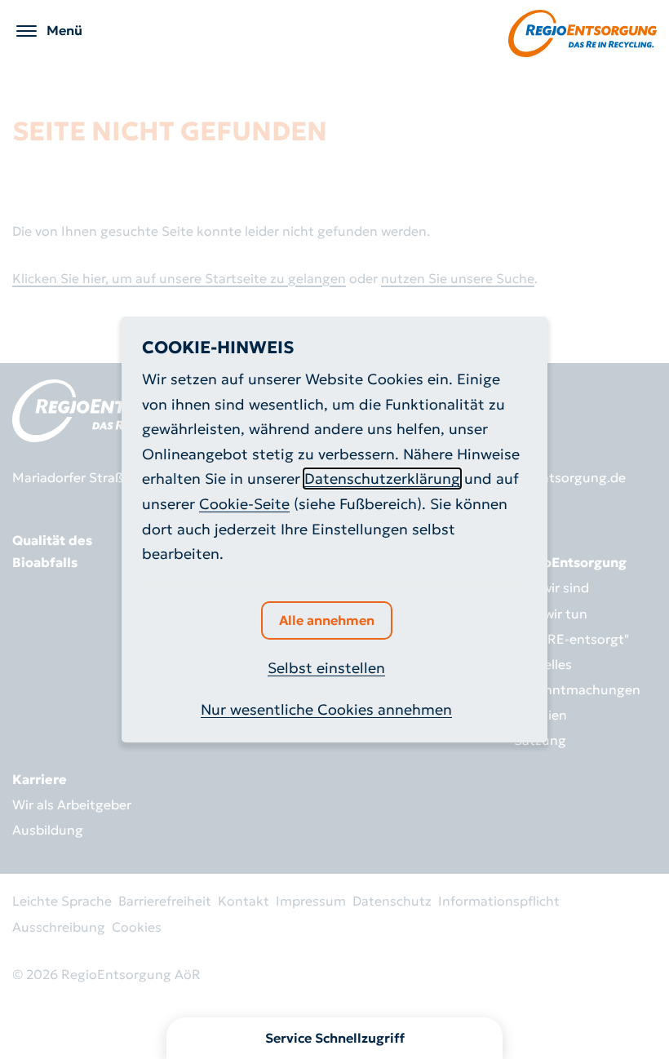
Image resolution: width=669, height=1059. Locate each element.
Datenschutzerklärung (382, 478)
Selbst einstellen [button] (326, 667)
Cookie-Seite (244, 503)
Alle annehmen (326, 620)
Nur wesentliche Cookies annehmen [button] (326, 709)
